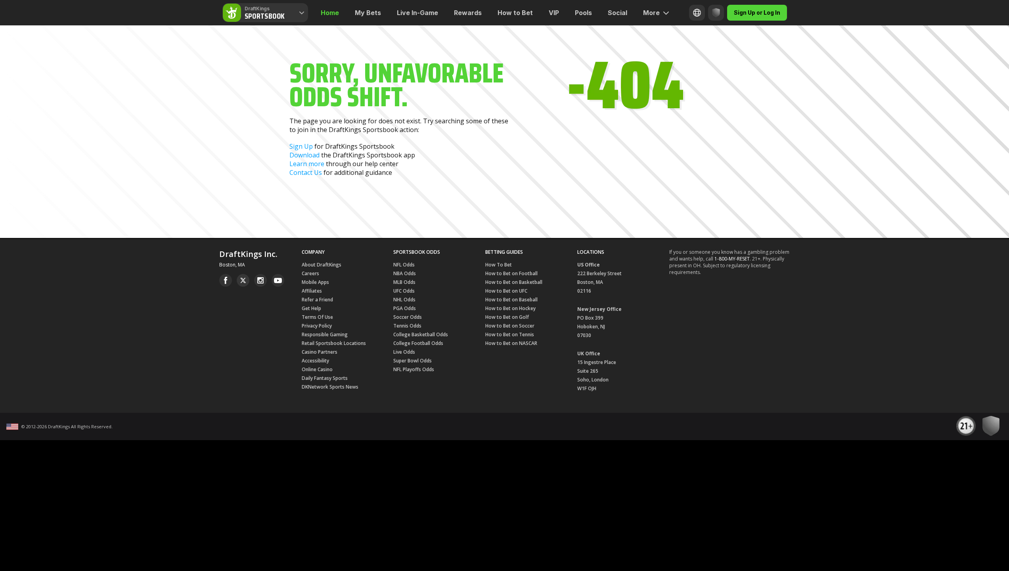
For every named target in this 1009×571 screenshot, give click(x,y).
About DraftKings (321, 264)
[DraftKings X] (243, 280)
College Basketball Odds (420, 334)
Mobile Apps (315, 282)
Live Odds (404, 352)
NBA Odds (404, 273)
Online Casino (317, 369)
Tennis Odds (407, 325)
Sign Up (301, 146)
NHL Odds (404, 299)
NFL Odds (404, 264)
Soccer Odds (407, 317)
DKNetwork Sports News (330, 386)
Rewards (468, 13)
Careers (310, 273)
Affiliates (312, 290)
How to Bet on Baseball (511, 299)
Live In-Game (417, 13)
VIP (554, 13)
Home (330, 13)
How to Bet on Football (511, 273)
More (651, 13)
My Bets (368, 13)
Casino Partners (319, 352)
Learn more (306, 163)
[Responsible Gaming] (716, 13)
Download (304, 155)
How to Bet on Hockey (510, 308)
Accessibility (315, 360)
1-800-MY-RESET (732, 258)
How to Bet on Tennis (509, 334)
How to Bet (515, 13)
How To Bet (498, 264)
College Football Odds (418, 343)
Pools (583, 13)
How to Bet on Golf (507, 317)
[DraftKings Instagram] (260, 280)
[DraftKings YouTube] (278, 280)
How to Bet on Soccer (509, 325)
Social (617, 13)
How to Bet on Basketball (513, 282)
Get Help (311, 308)
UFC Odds (404, 290)
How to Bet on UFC (506, 290)
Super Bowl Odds (412, 360)
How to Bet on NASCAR (511, 343)
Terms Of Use (317, 317)
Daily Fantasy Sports (325, 378)
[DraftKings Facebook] (225, 280)
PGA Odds (404, 308)
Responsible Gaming (325, 334)
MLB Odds (404, 282)
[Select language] (697, 13)
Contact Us (305, 172)
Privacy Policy (317, 325)
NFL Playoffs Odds (413, 369)
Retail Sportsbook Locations (334, 343)
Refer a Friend (317, 299)
